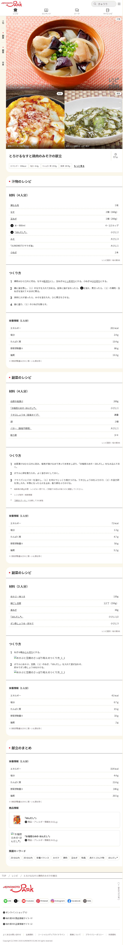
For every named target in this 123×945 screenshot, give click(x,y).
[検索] (95, 4)
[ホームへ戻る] (11, 4)
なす (12, 211)
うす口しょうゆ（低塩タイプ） (25, 414)
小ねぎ (13, 252)
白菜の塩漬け (16, 401)
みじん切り (27, 652)
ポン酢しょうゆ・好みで (22, 623)
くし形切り (69, 281)
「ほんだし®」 (21, 232)
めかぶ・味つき (17, 596)
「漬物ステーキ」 (21, 500)
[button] (103, 4)
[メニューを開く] (119, 4)
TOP (4, 875)
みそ (12, 238)
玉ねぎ (13, 218)
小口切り (96, 281)
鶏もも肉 (14, 205)
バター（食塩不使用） (21, 428)
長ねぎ (13, 609)
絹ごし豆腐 (15, 603)
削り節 (13, 434)
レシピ (15, 875)
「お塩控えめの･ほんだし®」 (23, 408)
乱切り (47, 281)
